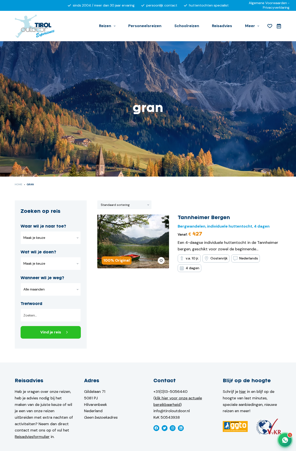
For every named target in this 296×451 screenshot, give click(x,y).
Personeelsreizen (144, 25)
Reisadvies (222, 25)
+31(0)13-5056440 (170, 391)
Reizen (105, 25)
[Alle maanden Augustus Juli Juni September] (51, 289)
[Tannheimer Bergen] (133, 241)
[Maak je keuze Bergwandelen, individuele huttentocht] (51, 263)
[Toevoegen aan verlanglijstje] (161, 260)
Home (18, 184)
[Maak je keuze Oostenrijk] (51, 237)
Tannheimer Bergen (204, 218)
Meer (250, 25)
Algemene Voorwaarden (268, 3)
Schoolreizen (186, 25)
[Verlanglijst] (269, 26)
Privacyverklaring (276, 7)
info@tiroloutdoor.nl (171, 410)
